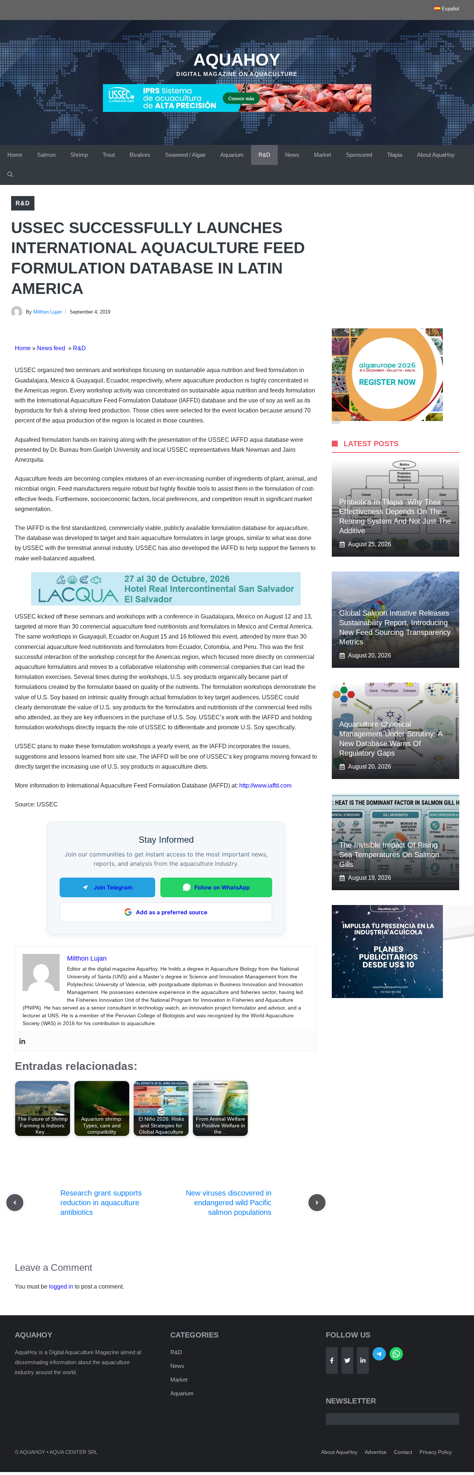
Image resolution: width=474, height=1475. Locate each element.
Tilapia (394, 155)
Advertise (376, 1452)
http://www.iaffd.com (265, 785)
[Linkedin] (22, 1041)
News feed (52, 348)
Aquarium (232, 155)
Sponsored (359, 155)
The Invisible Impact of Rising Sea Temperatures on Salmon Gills (389, 854)
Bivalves (140, 155)
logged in (61, 1286)
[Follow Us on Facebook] (332, 1360)
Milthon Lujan (47, 312)
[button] (10, 175)
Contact (403, 1452)
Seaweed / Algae (185, 155)
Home (14, 155)
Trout (109, 155)
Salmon (46, 155)
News (292, 155)
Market (322, 155)
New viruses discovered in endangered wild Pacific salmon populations (228, 1202)
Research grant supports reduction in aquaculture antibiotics (101, 1202)
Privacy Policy (436, 1452)
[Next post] (317, 1202)
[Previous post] (15, 1202)
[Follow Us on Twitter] (347, 1360)
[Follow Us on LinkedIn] (363, 1360)
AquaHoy (236, 59)
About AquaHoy (436, 155)
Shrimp (79, 155)
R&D (264, 155)
